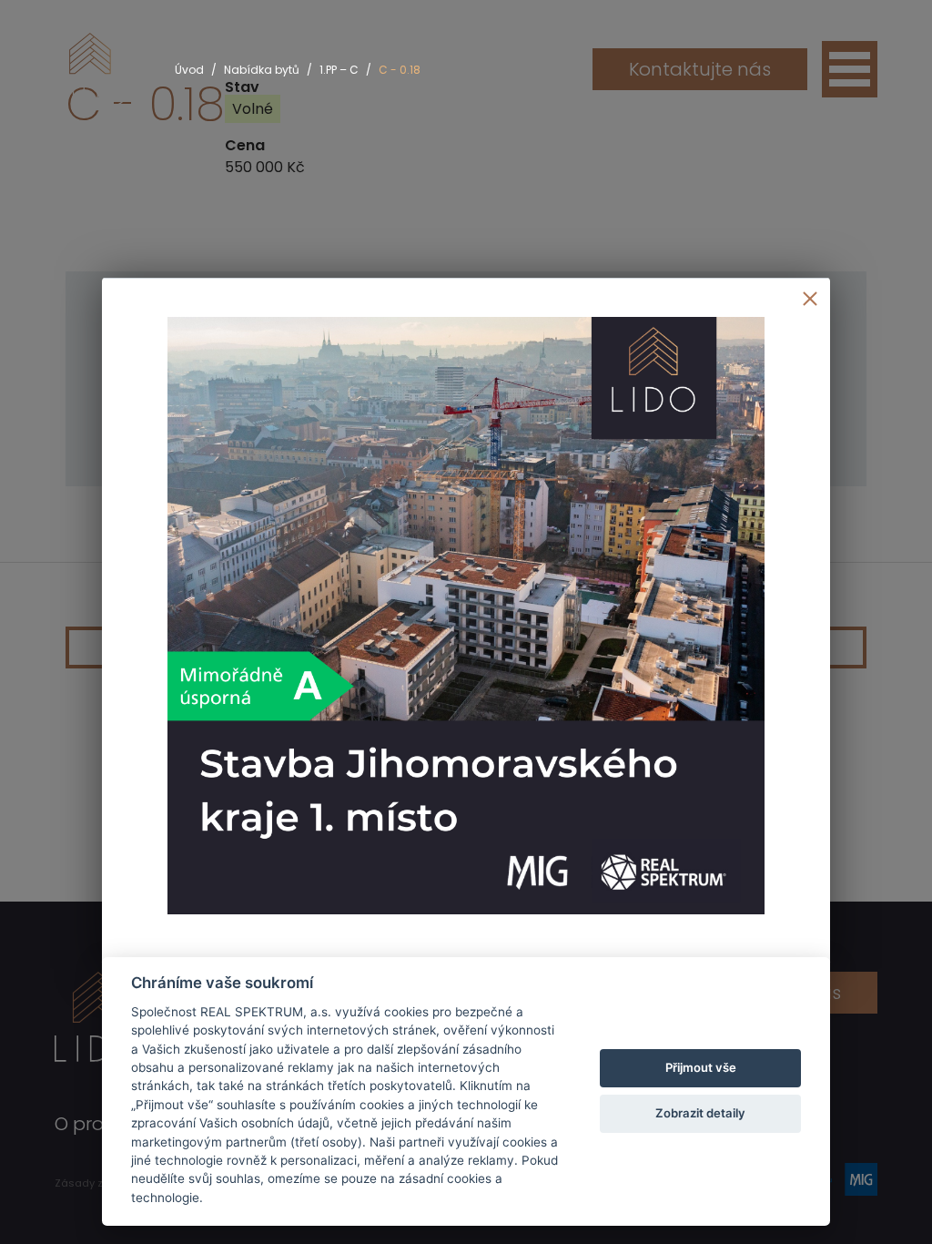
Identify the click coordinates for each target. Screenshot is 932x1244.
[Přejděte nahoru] (892, 1204)
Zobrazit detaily (700, 1113)
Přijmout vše (700, 1067)
